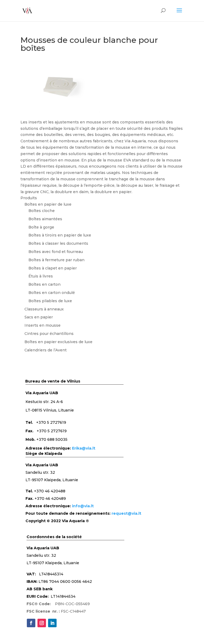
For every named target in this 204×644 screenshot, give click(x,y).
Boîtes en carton (44, 284)
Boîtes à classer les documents (58, 243)
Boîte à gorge (41, 227)
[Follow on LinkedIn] (52, 623)
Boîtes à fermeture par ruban (56, 259)
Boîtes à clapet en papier (52, 268)
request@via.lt (126, 513)
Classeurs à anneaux (44, 309)
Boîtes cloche (41, 210)
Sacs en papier (38, 317)
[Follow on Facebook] (31, 623)
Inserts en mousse (42, 325)
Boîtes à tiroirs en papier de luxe (59, 235)
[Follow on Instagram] (41, 623)
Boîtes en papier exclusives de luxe (58, 341)
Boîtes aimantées (45, 219)
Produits (28, 198)
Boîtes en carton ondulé (51, 292)
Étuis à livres (40, 276)
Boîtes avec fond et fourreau (55, 251)
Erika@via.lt (83, 448)
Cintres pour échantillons (49, 333)
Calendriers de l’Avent (45, 350)
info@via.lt (83, 506)
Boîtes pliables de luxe (50, 300)
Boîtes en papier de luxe (47, 204)
